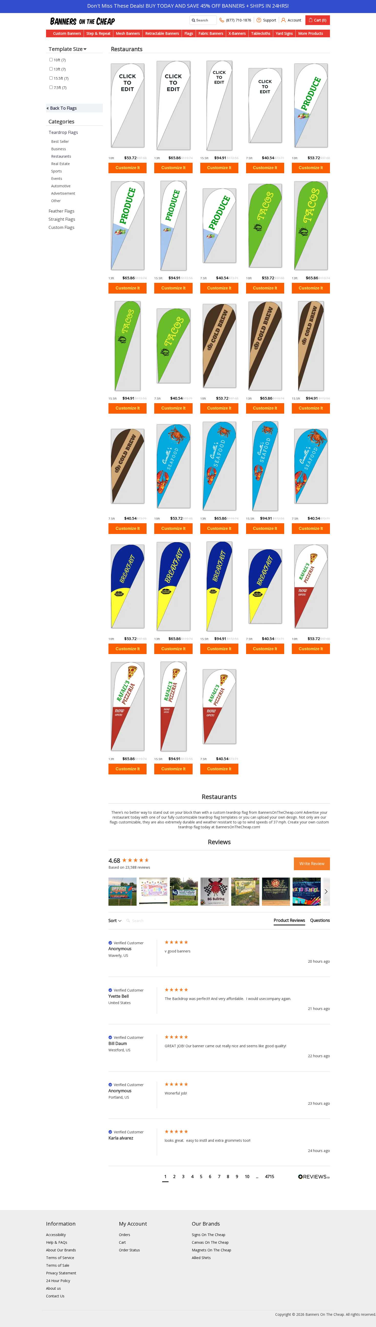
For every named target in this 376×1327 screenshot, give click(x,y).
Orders (124, 1234)
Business (58, 148)
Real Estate (60, 163)
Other (56, 200)
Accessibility (56, 1234)
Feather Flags (61, 211)
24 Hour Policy (58, 1280)
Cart (122, 1242)
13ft (59, 69)
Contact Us (55, 1296)
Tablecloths (260, 33)
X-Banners (237, 33)
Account (294, 20)
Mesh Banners (128, 33)
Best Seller (60, 141)
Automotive (61, 185)
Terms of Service (60, 1257)
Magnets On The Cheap (211, 1250)
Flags (188, 33)
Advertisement (63, 193)
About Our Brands (61, 1250)
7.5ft (60, 87)
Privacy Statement (61, 1273)
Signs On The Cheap (208, 1234)
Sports (56, 171)
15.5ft (61, 78)
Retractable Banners (162, 33)
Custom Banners (67, 33)
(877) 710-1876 (238, 20)
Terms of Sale (57, 1265)
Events (56, 178)
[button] (122, 892)
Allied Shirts (201, 1257)
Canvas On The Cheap (210, 1242)
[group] (135, 861)
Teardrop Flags (63, 132)
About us (53, 1288)
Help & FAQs (56, 1242)
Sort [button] (113, 920)
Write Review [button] (312, 863)
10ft (59, 59)
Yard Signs (284, 33)
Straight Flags (62, 219)
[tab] (289, 921)
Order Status (129, 1250)
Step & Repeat (98, 33)
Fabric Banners (210, 33)
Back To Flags (63, 108)
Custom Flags (61, 227)
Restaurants (61, 156)
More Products (310, 33)
